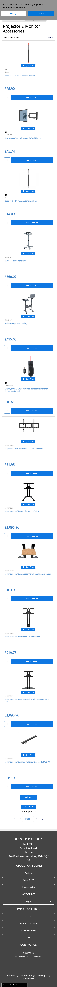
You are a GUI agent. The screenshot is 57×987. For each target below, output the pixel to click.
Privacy (28, 937)
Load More (28, 797)
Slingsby (8, 257)
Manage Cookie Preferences (14, 985)
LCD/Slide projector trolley (15, 260)
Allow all (40, 13)
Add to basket (32, 97)
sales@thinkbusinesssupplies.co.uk (29, 956)
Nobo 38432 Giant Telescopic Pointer (20, 75)
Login (28, 901)
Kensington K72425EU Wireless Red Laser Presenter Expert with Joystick (26, 390)
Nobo (7, 72)
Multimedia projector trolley (16, 323)
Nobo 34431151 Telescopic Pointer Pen (21, 201)
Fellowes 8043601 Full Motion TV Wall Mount (23, 138)
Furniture (28, 873)
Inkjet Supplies (28, 887)
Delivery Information (28, 930)
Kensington (9, 385)
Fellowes (8, 134)
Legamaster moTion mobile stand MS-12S (22, 511)
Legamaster (9, 445)
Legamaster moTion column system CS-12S (22, 636)
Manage (13, 13)
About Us (28, 916)
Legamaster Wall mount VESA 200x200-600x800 (24, 448)
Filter (50, 37)
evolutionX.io (28, 978)
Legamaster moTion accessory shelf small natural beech (28, 574)
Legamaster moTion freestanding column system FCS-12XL (27, 700)
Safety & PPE (28, 880)
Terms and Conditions (28, 923)
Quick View (29, 66)
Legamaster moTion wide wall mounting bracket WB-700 (27, 762)
